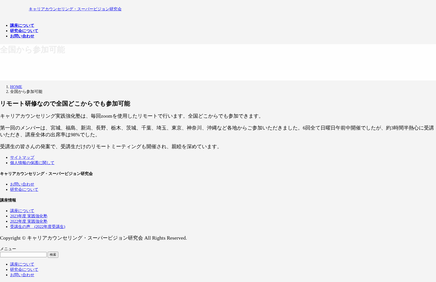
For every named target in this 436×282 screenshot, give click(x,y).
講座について (22, 211)
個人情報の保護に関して (32, 163)
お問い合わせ (22, 184)
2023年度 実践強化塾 (28, 216)
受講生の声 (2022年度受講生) (37, 226)
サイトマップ (22, 157)
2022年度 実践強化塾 (28, 221)
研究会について (24, 189)
